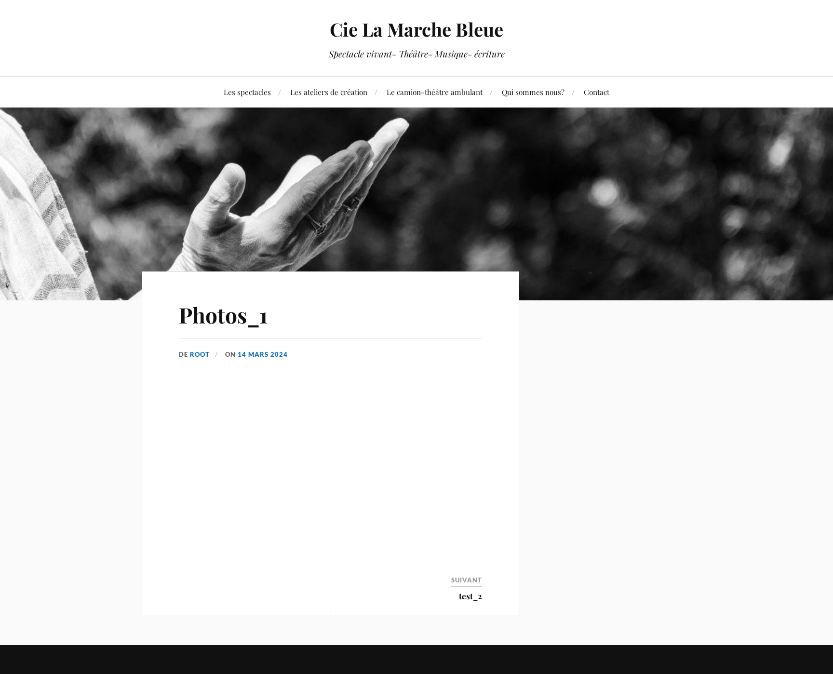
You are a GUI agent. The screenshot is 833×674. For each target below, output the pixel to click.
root (200, 354)
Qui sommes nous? (533, 92)
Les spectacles (247, 92)
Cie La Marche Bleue (416, 29)
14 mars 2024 (263, 354)
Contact (596, 92)
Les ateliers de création (328, 92)
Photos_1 (223, 314)
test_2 (470, 596)
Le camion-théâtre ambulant (435, 92)
